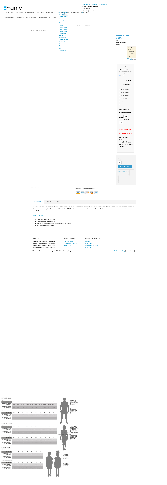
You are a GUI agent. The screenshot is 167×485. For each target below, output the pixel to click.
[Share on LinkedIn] (118, 177)
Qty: (119, 158)
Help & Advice (67, 245)
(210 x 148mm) (124, 92)
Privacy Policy (88, 243)
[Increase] (120, 159)
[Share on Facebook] (129, 171)
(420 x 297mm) (124, 98)
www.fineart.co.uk (127, 208)
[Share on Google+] (118, 179)
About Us (87, 241)
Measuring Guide (68, 241)
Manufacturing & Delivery (70, 243)
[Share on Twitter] (129, 174)
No (125, 76)
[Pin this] (118, 182)
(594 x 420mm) (124, 102)
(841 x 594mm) (124, 105)
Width (121, 117)
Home (32, 30)
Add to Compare (122, 171)
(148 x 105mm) (124, 89)
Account (87, 26)
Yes (121, 76)
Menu (78, 26)
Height (126, 120)
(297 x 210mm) (124, 95)
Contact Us (88, 247)
